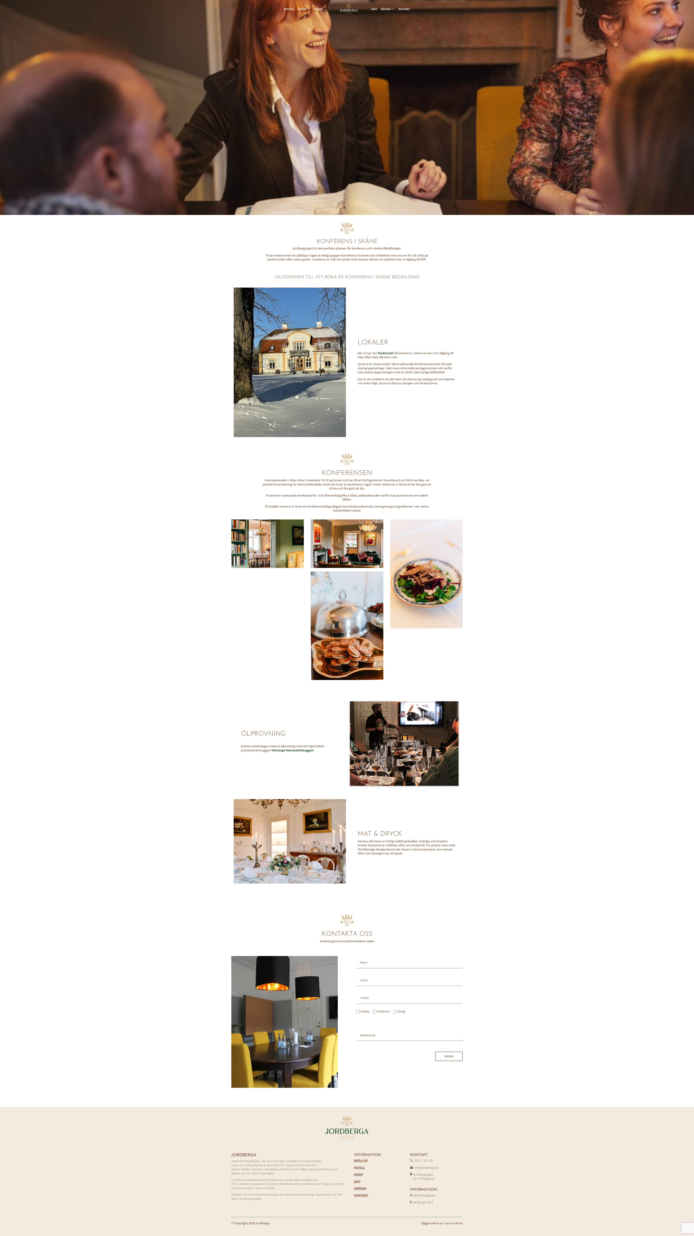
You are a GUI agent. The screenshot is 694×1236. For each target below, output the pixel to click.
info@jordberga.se (426, 1168)
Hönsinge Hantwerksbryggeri (293, 750)
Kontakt (404, 9)
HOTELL (359, 1168)
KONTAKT (361, 1195)
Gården (386, 9)
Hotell (302, 9)
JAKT (357, 1182)
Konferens (383, 1011)
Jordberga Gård (423, 1202)
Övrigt (401, 1011)
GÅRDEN (360, 1188)
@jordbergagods (424, 1195)
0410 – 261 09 (423, 1161)
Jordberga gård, (423, 1175)
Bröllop (289, 9)
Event (318, 9)
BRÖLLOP (361, 1161)
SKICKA (449, 1056)
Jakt (374, 9)
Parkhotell (385, 353)
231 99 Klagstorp (422, 1179)
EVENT (358, 1175)
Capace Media (453, 1223)
